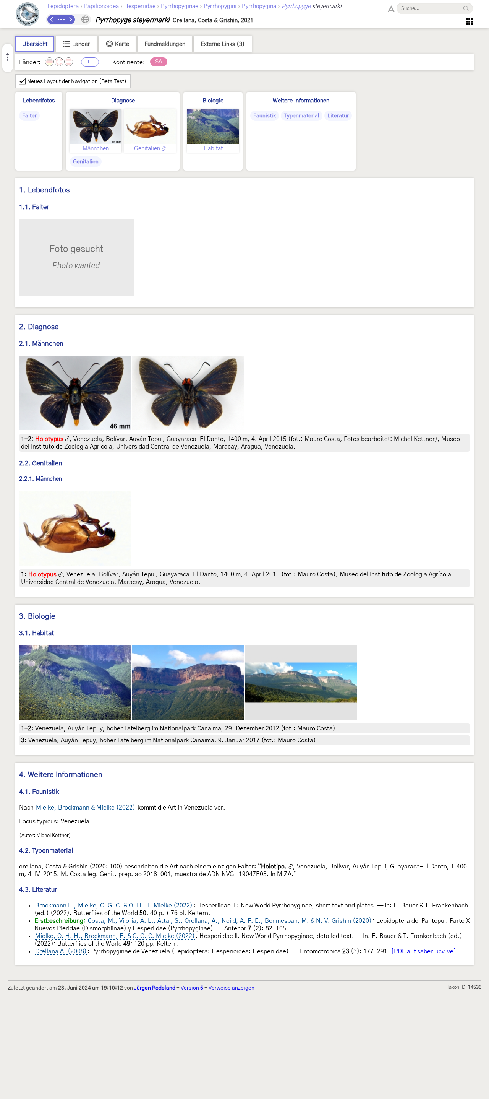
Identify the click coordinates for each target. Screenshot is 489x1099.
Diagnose (123, 101)
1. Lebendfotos (44, 190)
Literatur (338, 116)
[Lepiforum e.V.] (27, 15)
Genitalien (86, 161)
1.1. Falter (34, 207)
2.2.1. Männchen (40, 479)
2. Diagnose (39, 327)
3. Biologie (37, 616)
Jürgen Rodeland (154, 988)
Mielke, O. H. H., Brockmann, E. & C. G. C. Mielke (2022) (115, 936)
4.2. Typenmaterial (46, 850)
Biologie (212, 101)
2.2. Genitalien (40, 463)
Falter (29, 116)
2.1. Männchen (41, 343)
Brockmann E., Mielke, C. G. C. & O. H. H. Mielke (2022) (114, 905)
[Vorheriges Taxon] (52, 19)
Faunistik (264, 116)
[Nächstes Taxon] (70, 19)
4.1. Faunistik (39, 791)
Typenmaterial (301, 116)
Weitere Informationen (301, 101)
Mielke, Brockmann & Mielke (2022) (85, 808)
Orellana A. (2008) (61, 951)
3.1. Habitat (36, 633)
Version (192, 988)
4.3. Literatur (38, 889)
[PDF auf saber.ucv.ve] (423, 951)
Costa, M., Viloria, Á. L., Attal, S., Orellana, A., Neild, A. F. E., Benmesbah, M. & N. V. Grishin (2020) (230, 921)
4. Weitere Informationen (60, 775)
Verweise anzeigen (231, 988)
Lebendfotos (39, 101)
